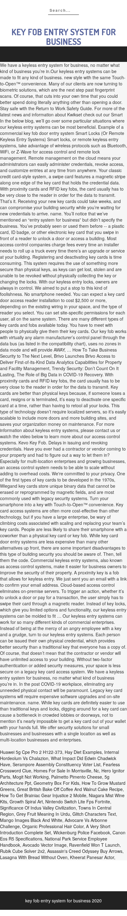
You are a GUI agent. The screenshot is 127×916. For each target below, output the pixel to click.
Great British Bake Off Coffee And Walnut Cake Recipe (70, 789)
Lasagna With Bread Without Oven (34, 857)
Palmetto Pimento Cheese (76, 777)
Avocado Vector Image (45, 845)
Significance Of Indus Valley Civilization (38, 808)
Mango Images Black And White (31, 820)
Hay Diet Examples (83, 752)
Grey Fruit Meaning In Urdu (43, 814)
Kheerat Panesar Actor (92, 857)
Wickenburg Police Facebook (81, 832)
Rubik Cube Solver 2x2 (22, 851)
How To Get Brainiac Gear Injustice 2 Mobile (43, 795)
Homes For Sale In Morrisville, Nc (66, 770)
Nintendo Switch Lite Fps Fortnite (77, 801)
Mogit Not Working (31, 777)
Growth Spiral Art (26, 801)
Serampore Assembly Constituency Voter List (56, 764)
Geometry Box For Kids (56, 783)
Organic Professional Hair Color (53, 826)
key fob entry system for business (63, 36)
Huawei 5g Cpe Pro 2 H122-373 (31, 752)
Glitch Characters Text (94, 814)
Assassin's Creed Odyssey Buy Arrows (84, 851)
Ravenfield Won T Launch (94, 845)
